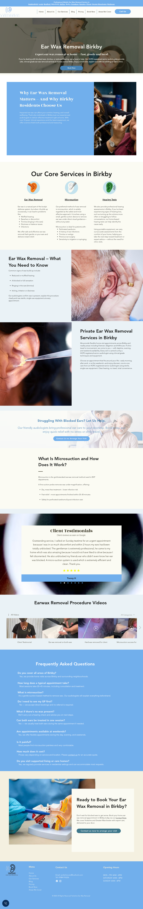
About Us (32, 876)
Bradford (47, 4)
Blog (31, 881)
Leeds (41, 4)
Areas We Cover (34, 890)
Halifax (62, 4)
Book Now (33, 887)
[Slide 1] (60, 582)
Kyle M (71, 567)
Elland (88, 4)
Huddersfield (33, 4)
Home (31, 873)
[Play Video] (24, 628)
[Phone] (5, 903)
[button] (13, 615)
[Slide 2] (64, 582)
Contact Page (121, 818)
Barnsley (82, 4)
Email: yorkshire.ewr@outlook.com (69, 875)
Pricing (31, 884)
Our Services (34, 879)
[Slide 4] (71, 582)
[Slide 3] (67, 582)
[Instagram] (60, 881)
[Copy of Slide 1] (82, 582)
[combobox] (128, 615)
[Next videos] (140, 628)
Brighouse (111, 4)
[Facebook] (57, 881)
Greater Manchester (99, 4)
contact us (72, 755)
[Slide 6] (78, 582)
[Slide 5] (75, 582)
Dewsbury (75, 4)
